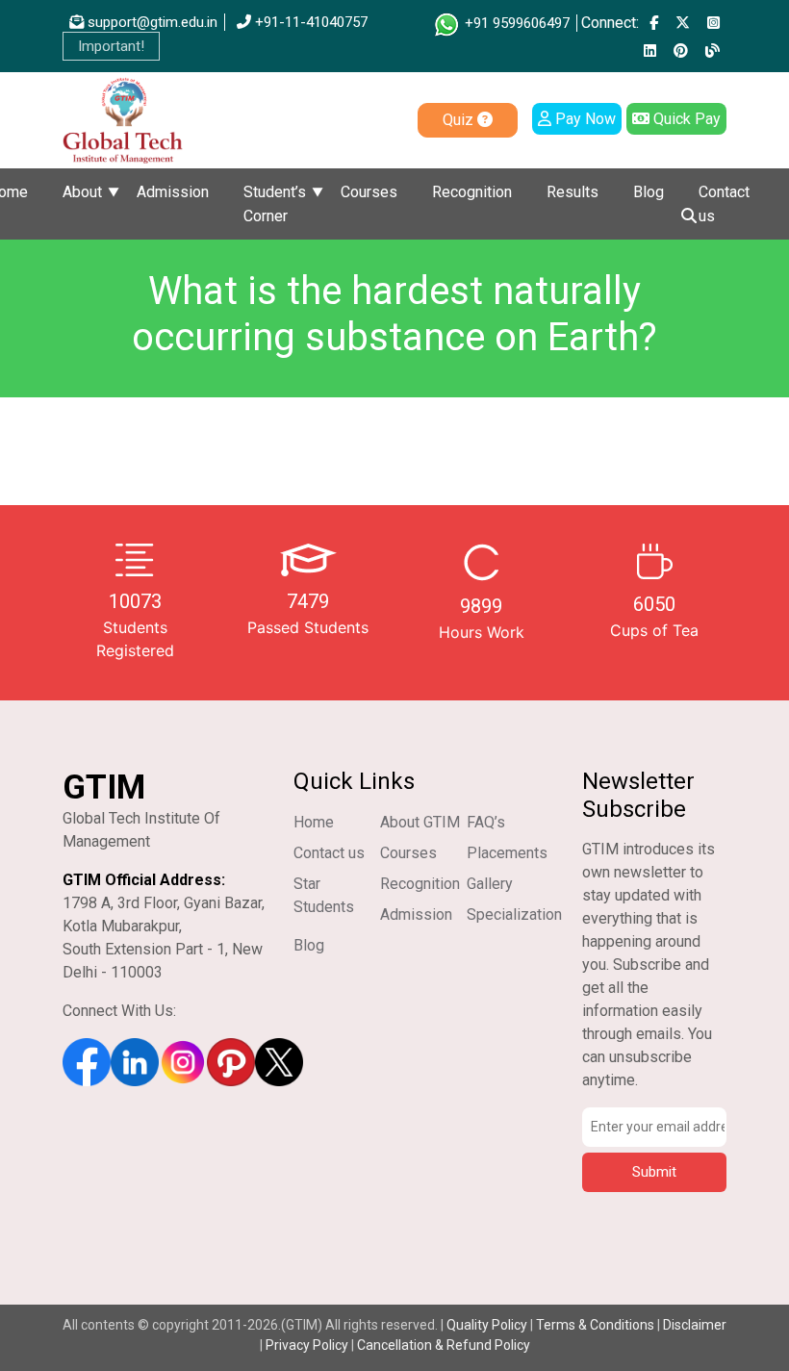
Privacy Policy (307, 1345)
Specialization (514, 914)
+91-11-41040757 (309, 22)
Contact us (724, 204)
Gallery (490, 884)
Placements (507, 853)
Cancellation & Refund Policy (443, 1345)
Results (572, 192)
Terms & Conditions (595, 1325)
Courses (369, 192)
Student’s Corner (274, 204)
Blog (648, 192)
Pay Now (583, 119)
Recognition (472, 192)
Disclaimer (694, 1325)
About (82, 192)
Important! (111, 46)
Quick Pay (685, 119)
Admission (173, 192)
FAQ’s (486, 822)
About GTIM (420, 822)
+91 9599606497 (515, 23)
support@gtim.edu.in (150, 22)
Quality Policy (488, 1325)
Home (313, 822)
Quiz (460, 120)
